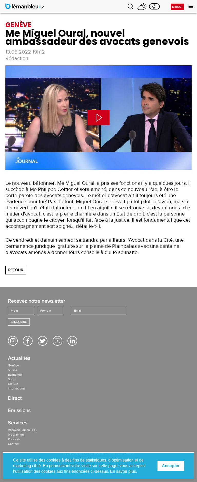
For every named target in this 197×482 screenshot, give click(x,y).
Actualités (19, 358)
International (16, 388)
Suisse (12, 370)
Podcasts (14, 439)
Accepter (171, 466)
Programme (16, 435)
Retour (15, 270)
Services (17, 423)
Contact (13, 444)
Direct (177, 6)
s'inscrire (19, 322)
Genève (13, 365)
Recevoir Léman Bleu (22, 430)
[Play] (98, 117)
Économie (15, 375)
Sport (11, 379)
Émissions (19, 411)
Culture (13, 384)
